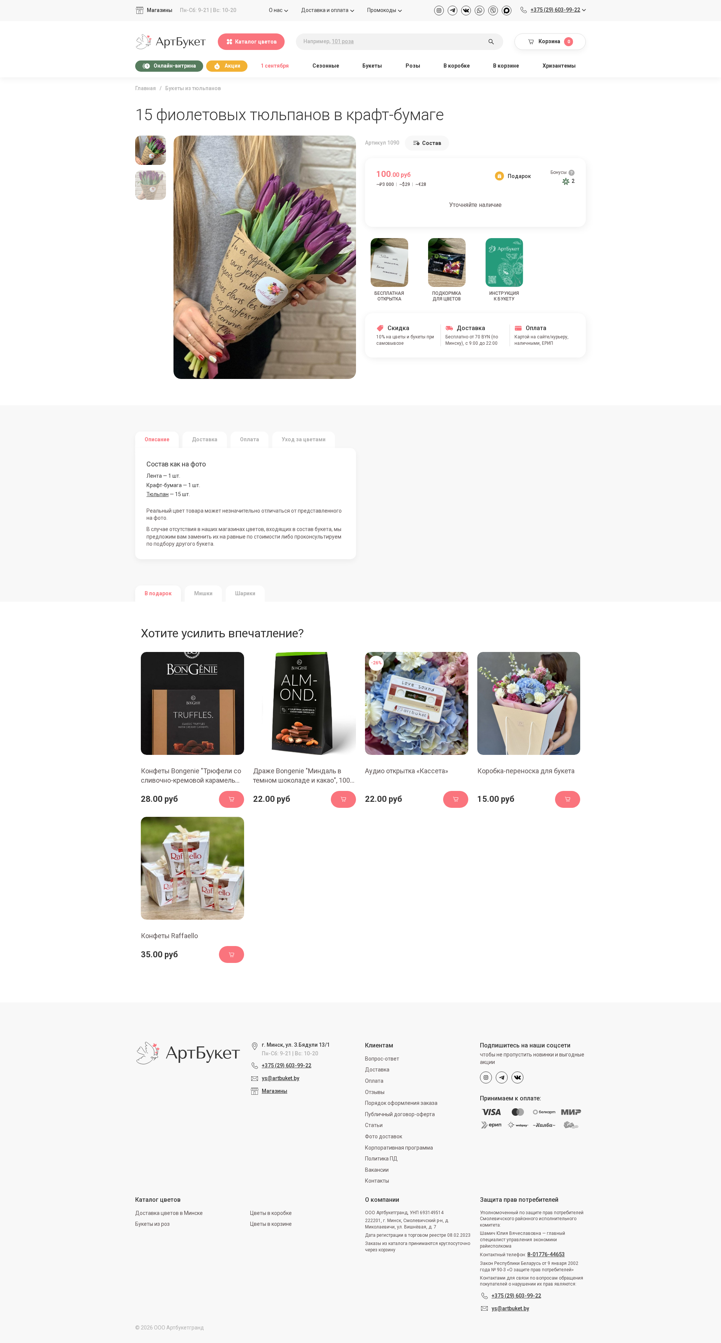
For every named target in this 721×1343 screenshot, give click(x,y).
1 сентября (275, 66)
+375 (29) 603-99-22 (286, 1065)
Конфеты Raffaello (169, 936)
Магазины (159, 10)
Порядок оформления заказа (401, 1103)
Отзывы (375, 1092)
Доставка (377, 1070)
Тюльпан (157, 494)
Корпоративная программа (399, 1148)
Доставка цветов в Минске (169, 1213)
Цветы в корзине (271, 1224)
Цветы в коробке (271, 1213)
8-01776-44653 (546, 1254)
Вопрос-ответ (382, 1059)
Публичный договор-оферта (400, 1114)
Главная (145, 88)
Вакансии (377, 1170)
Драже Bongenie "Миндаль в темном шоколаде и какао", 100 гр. (301, 780)
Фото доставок (383, 1136)
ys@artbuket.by (280, 1078)
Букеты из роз (152, 1224)
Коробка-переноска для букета (526, 771)
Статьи (374, 1125)
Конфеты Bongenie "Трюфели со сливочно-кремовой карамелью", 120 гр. (192, 780)
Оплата (374, 1081)
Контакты (377, 1181)
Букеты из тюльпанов (193, 88)
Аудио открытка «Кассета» (406, 771)
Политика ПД (381, 1159)
